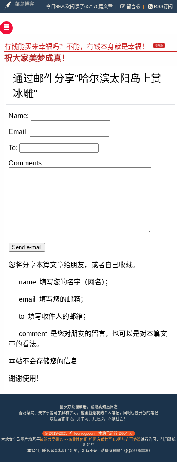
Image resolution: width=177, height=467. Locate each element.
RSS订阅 (163, 6)
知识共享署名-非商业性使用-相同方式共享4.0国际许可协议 (90, 439)
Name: (19, 115)
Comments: (26, 163)
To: (13, 147)
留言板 (132, 6)
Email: (18, 131)
